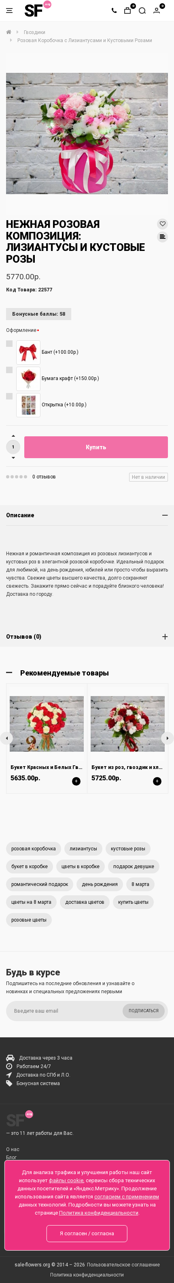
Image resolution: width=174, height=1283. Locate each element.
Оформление (21, 330)
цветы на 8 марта (31, 902)
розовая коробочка (33, 849)
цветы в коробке (81, 866)
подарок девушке (133, 866)
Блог (11, 1157)
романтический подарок (39, 884)
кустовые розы (128, 849)
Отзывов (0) (23, 636)
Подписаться (144, 1011)
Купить (96, 447)
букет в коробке (29, 866)
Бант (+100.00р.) (59, 352)
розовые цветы (29, 920)
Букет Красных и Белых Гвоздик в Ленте (64, 767)
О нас (12, 1149)
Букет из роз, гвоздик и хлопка (130, 767)
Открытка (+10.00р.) (63, 405)
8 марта (140, 884)
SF (33, 11)
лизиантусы (83, 849)
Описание (20, 515)
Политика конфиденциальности (87, 1275)
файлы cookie (66, 1180)
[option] (87, 134)
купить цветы (133, 902)
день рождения (100, 884)
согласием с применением (126, 1197)
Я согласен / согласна (87, 1233)
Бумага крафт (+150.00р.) (69, 379)
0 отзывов (44, 477)
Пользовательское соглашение (123, 1265)
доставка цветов (84, 902)
